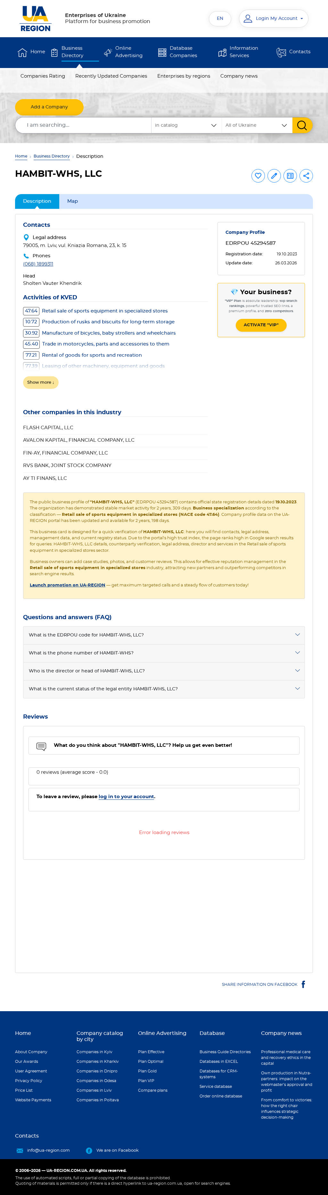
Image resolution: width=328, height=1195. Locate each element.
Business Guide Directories (225, 1052)
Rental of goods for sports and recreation (84, 355)
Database (212, 1033)
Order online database (221, 1096)
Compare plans (153, 1090)
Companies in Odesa (96, 1081)
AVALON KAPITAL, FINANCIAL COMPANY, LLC (79, 440)
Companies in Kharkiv (98, 1061)
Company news (239, 76)
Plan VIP (146, 1081)
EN (220, 18)
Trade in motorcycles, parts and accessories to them (97, 344)
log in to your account (126, 796)
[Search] (302, 125)
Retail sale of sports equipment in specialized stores (96, 311)
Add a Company (49, 107)
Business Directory (72, 52)
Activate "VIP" (261, 325)
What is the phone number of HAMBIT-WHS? (81, 653)
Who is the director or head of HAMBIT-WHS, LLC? (87, 671)
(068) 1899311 (38, 264)
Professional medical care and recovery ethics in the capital (286, 1057)
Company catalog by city (100, 1036)
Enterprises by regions (183, 76)
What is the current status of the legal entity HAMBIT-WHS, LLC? (103, 689)
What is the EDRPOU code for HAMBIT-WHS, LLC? (86, 635)
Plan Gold (147, 1071)
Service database (216, 1086)
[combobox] (257, 125)
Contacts (299, 51)
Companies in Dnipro (97, 1071)
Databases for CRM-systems (219, 1074)
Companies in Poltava (98, 1100)
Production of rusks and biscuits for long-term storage (100, 322)
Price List (24, 1090)
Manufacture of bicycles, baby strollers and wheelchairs (100, 333)
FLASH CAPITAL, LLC (48, 427)
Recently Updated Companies (111, 76)
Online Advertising (129, 52)
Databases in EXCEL (219, 1061)
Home (37, 51)
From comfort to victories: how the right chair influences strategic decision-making (286, 1108)
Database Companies (183, 52)
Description (37, 201)
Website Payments (33, 1100)
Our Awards (26, 1061)
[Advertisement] (164, 912)
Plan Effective (151, 1052)
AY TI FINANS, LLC (45, 478)
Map (72, 201)
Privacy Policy (28, 1081)
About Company (31, 1052)
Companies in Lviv (94, 1090)
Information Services (244, 52)
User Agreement (31, 1071)
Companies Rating (42, 76)
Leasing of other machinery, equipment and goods (95, 366)
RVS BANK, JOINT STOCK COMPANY (67, 465)
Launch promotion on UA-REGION (67, 585)
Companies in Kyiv (94, 1052)
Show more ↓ (40, 382)
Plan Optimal (150, 1061)
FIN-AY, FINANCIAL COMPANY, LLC (65, 453)
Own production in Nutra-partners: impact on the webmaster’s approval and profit (286, 1081)
